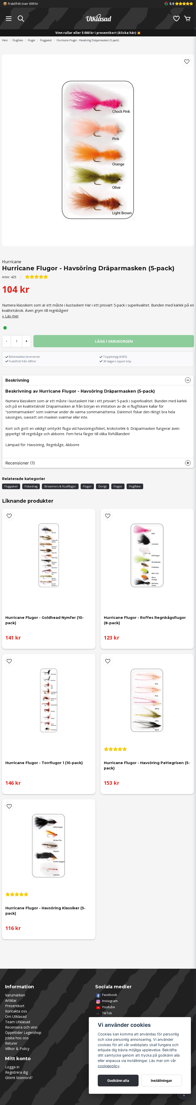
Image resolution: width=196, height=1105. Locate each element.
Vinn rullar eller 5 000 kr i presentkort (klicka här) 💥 (98, 33)
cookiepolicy (108, 1066)
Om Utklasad (16, 1016)
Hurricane (11, 261)
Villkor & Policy (17, 1048)
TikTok (107, 1013)
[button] (186, 61)
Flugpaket (46, 40)
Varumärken (15, 995)
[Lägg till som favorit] (176, 19)
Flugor (31, 40)
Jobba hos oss (17, 1037)
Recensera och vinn (21, 1027)
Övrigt (102, 486)
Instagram (110, 1001)
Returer (11, 1043)
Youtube (108, 1007)
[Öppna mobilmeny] (8, 19)
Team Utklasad (17, 1021)
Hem (5, 40)
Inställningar (161, 1081)
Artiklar (11, 1000)
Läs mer (12, 316)
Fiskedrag (31, 486)
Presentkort (14, 1005)
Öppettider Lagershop (23, 1032)
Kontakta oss (16, 1011)
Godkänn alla (118, 1081)
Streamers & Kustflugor (60, 486)
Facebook (109, 994)
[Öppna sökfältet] (21, 19)
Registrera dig (16, 1072)
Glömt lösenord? (18, 1077)
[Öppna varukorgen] (187, 19)
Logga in (12, 1066)
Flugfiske (18, 40)
